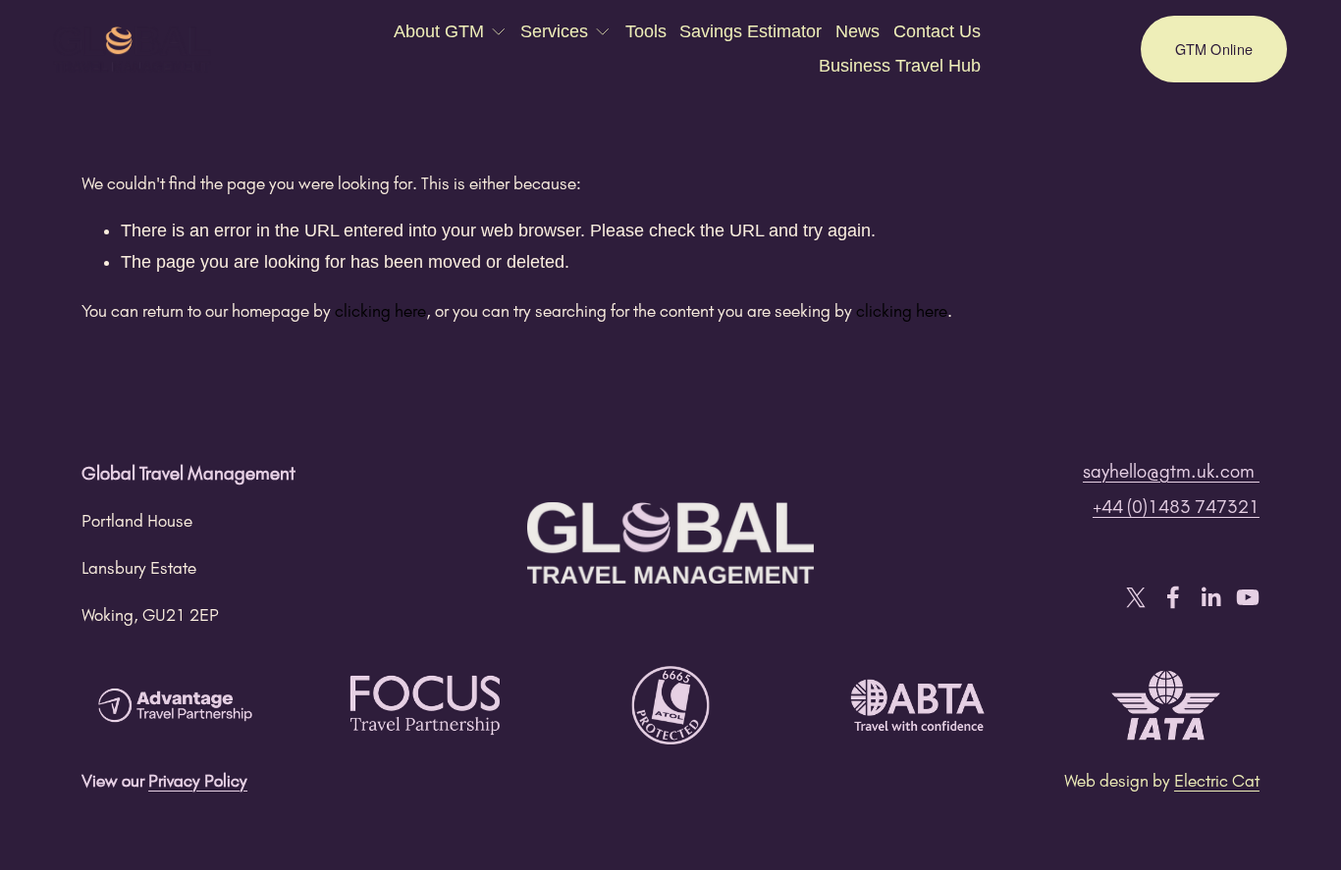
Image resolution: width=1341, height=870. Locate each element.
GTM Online (1214, 49)
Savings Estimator (750, 31)
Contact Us (937, 31)
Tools (646, 31)
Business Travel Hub (900, 66)
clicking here (380, 310)
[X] (1136, 597)
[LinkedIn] (1210, 597)
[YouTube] (1248, 597)
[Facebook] (1173, 597)
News (857, 31)
